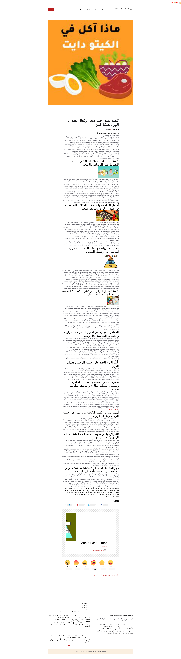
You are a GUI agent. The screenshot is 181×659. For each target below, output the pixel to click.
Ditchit (90, 111)
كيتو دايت (95, 575)
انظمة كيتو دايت (115, 575)
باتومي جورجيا (121, 631)
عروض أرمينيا (60, 635)
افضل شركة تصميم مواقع (117, 624)
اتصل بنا (51, 9)
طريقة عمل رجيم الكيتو (105, 575)
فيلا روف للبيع (118, 626)
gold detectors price (73, 638)
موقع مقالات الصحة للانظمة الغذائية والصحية (121, 615)
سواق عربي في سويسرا (108, 631)
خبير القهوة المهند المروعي (74, 622)
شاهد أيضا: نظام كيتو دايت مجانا (110, 410)
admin (108, 129)
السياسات (84, 607)
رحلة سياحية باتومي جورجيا (72, 640)
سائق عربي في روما (79, 624)
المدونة (84, 609)
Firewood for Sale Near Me (49, 111)
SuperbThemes (102, 651)
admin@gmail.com (98, 550)
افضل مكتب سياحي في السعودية (67, 615)
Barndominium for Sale (131, 111)
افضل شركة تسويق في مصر (74, 620)
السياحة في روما (119, 629)
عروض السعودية (67, 624)
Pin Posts (84, 603)
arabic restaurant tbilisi (114, 633)
